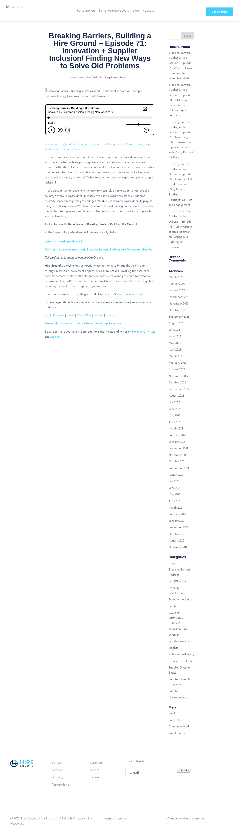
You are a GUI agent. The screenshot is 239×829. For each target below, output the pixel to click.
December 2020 (179, 527)
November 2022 (178, 376)
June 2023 (175, 336)
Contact (57, 770)
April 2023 (175, 349)
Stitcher (98, 315)
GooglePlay (84, 315)
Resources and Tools (181, 661)
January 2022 (177, 442)
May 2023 (175, 343)
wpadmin (79, 77)
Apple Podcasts (54, 315)
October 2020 (177, 534)
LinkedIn (55, 337)
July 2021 (174, 481)
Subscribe (183, 770)
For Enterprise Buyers (114, 11)
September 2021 (179, 468)
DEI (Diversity (177, 581)
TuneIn (70, 315)
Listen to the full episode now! (63, 241)
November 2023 (179, 303)
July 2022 (174, 402)
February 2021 (177, 514)
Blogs (172, 563)
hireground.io (125, 294)
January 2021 (176, 521)
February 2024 (178, 284)
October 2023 (177, 310)
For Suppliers (86, 11)
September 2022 (179, 389)
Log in (172, 713)
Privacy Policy (82, 818)
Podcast (148, 11)
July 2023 (174, 330)
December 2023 (178, 297)
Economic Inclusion (180, 599)
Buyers (94, 770)
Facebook (138, 332)
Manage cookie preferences (185, 818)
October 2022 (177, 382)
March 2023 (176, 356)
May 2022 (174, 415)
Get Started (220, 11)
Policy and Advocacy (181, 654)
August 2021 (176, 475)
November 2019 (178, 547)
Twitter (149, 332)
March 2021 (176, 508)
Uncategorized (178, 697)
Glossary (57, 777)
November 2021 (178, 455)
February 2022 (177, 435)
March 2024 (176, 277)
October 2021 (177, 461)
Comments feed (179, 726)
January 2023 (177, 369)
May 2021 (174, 494)
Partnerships (60, 785)
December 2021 (178, 448)
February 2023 (178, 363)
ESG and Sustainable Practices (176, 618)
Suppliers (174, 691)
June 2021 (175, 488)
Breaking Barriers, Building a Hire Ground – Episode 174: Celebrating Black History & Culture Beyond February (180, 100)
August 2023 (176, 323)
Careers (95, 777)
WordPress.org (178, 733)
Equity (172, 606)
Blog (135, 11)
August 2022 (176, 395)
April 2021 (175, 501)
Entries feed (176, 720)
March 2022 (176, 428)
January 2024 (177, 290)
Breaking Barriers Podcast (114, 77)
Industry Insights (179, 641)
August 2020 (176, 540)
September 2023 (179, 317)
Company (58, 762)
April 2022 (175, 422)
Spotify (110, 315)
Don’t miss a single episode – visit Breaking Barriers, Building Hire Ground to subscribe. (99, 249)
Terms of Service (115, 818)
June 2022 (175, 409)
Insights (173, 648)
